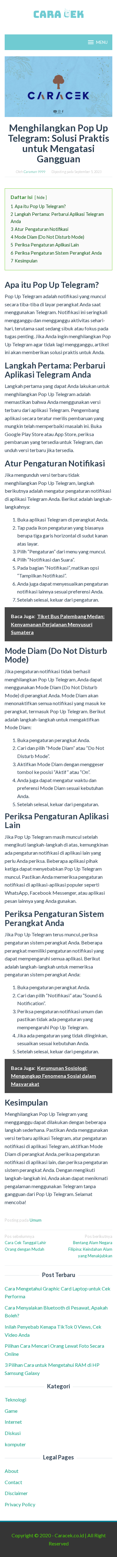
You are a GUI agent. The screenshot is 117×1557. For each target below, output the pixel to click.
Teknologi (15, 1399)
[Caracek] (58, 13)
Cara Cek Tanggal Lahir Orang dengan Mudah (25, 1243)
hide (41, 197)
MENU (102, 42)
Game (11, 1411)
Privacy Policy (20, 1504)
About (11, 1471)
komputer (15, 1444)
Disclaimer (16, 1493)
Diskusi (13, 1433)
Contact (13, 1482)
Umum (35, 1220)
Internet (13, 1422)
